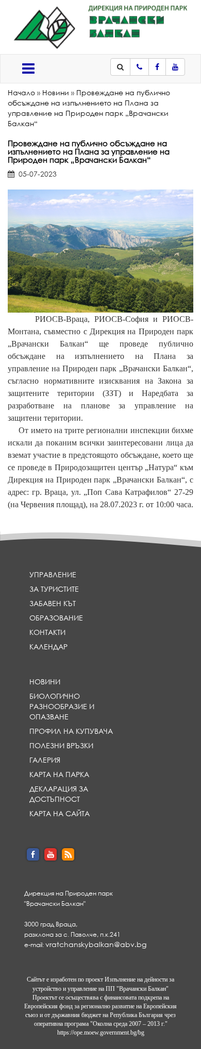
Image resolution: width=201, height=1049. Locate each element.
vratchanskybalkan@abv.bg (95, 944)
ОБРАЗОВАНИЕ (56, 618)
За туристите (54, 589)
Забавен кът (52, 603)
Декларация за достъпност (58, 794)
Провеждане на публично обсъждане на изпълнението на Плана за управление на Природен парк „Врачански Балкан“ (89, 108)
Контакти (47, 632)
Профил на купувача (71, 731)
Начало (21, 92)
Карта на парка (59, 774)
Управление (52, 574)
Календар (48, 646)
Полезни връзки (61, 745)
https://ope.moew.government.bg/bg (100, 1032)
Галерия (44, 760)
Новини (55, 92)
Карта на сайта (59, 813)
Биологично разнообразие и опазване (61, 706)
